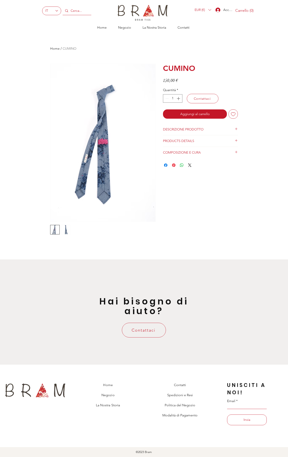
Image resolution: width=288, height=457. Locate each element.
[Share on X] (189, 165)
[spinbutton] (173, 98)
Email (231, 401)
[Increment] (179, 98)
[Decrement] (167, 98)
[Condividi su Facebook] (165, 165)
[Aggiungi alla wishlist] (233, 114)
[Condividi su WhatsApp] (181, 165)
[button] (203, 10)
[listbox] (203, 10)
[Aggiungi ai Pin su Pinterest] (173, 165)
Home (55, 48)
